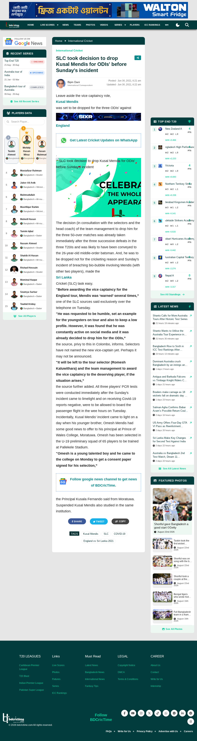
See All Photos (174, 629)
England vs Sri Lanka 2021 (98, 541)
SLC (106, 533)
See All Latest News (174, 468)
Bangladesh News (94, 672)
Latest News (91, 665)
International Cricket (80, 40)
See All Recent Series (26, 101)
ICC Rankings (152, 25)
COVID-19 (119, 533)
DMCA (121, 672)
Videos (104, 25)
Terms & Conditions (128, 679)
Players (134, 25)
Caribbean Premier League (29, 667)
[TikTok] (157, 713)
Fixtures (56, 679)
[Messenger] (174, 713)
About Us (155, 665)
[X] (149, 713)
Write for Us (157, 679)
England (63, 126)
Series (55, 686)
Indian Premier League (31, 683)
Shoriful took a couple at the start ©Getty (181, 578)
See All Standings (170, 294)
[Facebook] (124, 713)
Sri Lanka (64, 277)
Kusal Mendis (67, 102)
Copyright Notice (126, 665)
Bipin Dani (74, 82)
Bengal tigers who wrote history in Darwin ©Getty (183, 595)
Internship (156, 686)
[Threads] (190, 721)
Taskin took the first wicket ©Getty (181, 542)
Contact (155, 672)
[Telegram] (190, 713)
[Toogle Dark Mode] (178, 25)
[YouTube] (132, 713)
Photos (90, 25)
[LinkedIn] (182, 713)
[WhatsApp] (166, 713)
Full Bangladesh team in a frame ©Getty (182, 613)
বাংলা (166, 25)
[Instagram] (141, 713)
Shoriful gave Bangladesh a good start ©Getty (171, 525)
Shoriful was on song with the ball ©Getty (183, 560)
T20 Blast (24, 676)
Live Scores (58, 665)
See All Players (27, 316)
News (66, 25)
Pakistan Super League (31, 690)
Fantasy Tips (91, 686)
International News (95, 679)
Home (31, 25)
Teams (77, 25)
